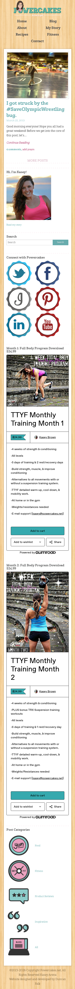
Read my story (14, 225)
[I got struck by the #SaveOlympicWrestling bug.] (37, 75)
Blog (53, 21)
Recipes (22, 34)
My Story (53, 28)
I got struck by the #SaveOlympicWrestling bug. (35, 109)
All (36, 947)
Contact (37, 41)
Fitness (53, 34)
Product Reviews (44, 896)
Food (37, 846)
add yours (28, 149)
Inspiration (41, 922)
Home (22, 21)
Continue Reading (17, 143)
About (22, 28)
